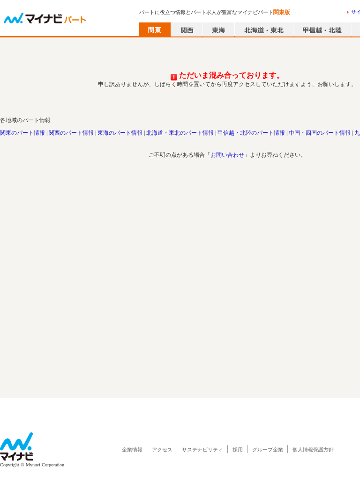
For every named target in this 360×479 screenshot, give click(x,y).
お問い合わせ (227, 155)
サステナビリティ (202, 449)
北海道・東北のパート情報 (180, 133)
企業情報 (132, 449)
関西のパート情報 (71, 133)
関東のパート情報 (22, 133)
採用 (237, 449)
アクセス (162, 449)
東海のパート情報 (120, 133)
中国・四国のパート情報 (320, 133)
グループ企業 (267, 449)
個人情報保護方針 (313, 449)
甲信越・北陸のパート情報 (251, 133)
